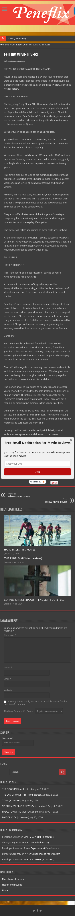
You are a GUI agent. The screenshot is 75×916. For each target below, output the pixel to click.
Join (37, 471)
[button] (37, 443)
